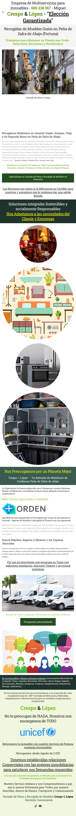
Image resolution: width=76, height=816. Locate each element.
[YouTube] (40, 806)
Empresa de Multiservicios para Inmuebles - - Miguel (36, 8)
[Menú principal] (3, 12)
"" (46, 17)
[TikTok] (36, 806)
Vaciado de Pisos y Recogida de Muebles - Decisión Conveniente (38, 798)
